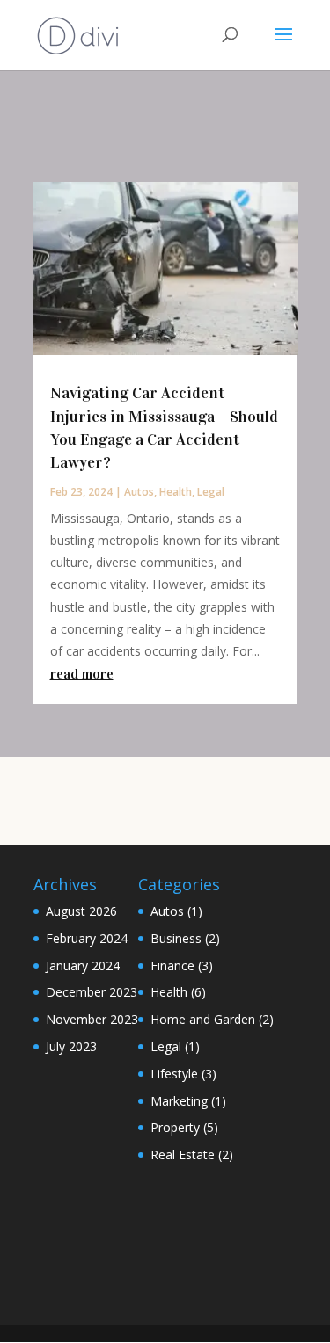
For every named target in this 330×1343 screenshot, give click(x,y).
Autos (139, 491)
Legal (210, 491)
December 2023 (91, 992)
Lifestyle (174, 1073)
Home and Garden (202, 1019)
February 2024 (87, 938)
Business (176, 938)
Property (175, 1127)
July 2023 (71, 1046)
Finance (172, 965)
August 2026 (81, 911)
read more (82, 673)
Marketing (179, 1101)
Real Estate (182, 1154)
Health (175, 491)
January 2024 (83, 965)
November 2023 (92, 1019)
